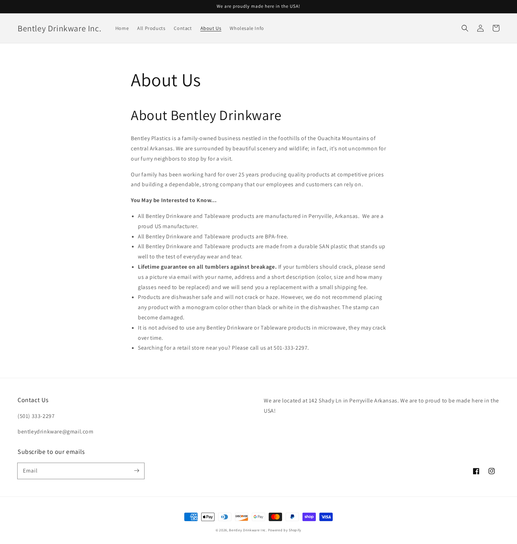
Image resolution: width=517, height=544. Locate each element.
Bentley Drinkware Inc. (248, 530)
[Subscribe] (136, 471)
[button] (465, 28)
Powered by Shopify (285, 530)
